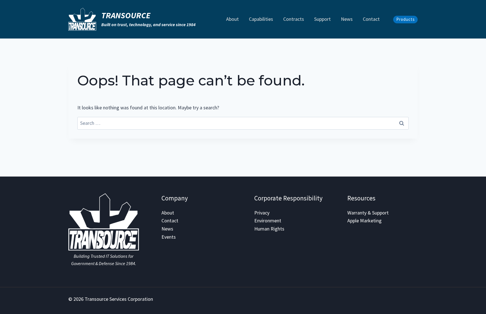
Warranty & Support (368, 212)
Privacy (261, 212)
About (232, 19)
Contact (371, 19)
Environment (267, 220)
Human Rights (269, 228)
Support (322, 19)
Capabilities (261, 19)
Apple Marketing (364, 220)
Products (405, 19)
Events (168, 237)
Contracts (293, 19)
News (347, 19)
